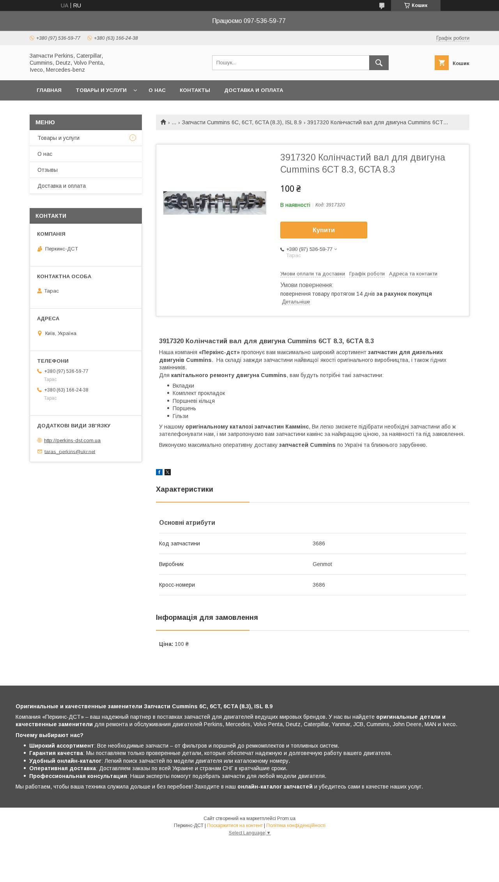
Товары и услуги (101, 90)
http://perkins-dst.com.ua (72, 440)
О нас (157, 90)
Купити (324, 230)
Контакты (195, 90)
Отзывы (47, 170)
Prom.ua (286, 818)
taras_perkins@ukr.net (69, 451)
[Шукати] (379, 62)
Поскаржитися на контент (235, 825)
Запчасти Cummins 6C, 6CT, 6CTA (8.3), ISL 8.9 (242, 122)
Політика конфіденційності (296, 825)
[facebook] (159, 473)
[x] (168, 473)
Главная (49, 90)
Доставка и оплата (253, 90)
